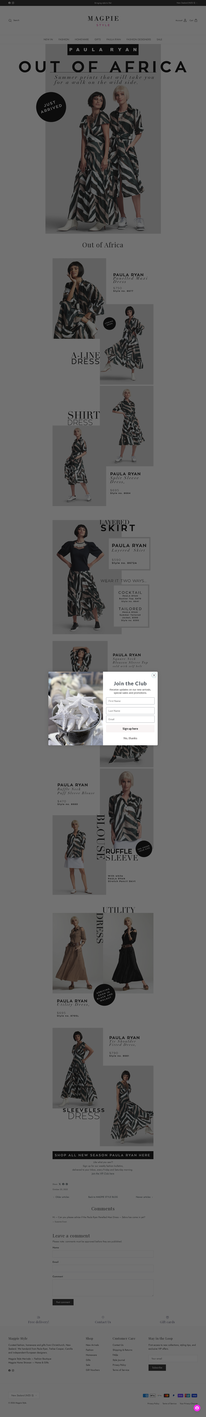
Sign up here (130, 728)
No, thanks (130, 738)
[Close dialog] (154, 675)
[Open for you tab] (197, 1408)
